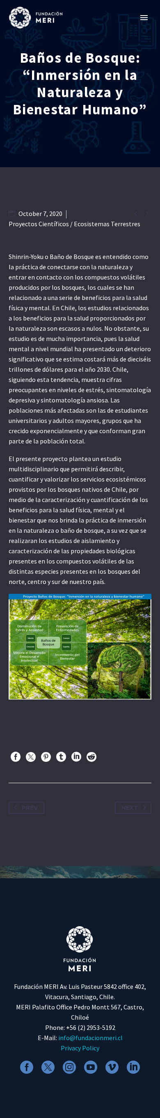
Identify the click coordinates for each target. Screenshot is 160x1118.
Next (129, 807)
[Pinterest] (46, 757)
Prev (30, 807)
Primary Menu (144, 17)
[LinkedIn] (76, 757)
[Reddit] (91, 757)
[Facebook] (16, 757)
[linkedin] (133, 1067)
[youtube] (90, 1067)
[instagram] (69, 1067)
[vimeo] (112, 1067)
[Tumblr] (61, 757)
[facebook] (26, 1067)
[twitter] (48, 1067)
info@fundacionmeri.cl (90, 1038)
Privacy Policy (80, 1048)
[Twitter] (31, 757)
